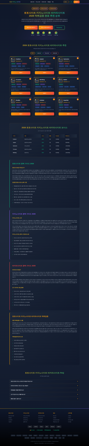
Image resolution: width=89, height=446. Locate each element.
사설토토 (10, 421)
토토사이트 (32, 1)
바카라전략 (40, 421)
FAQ (52, 1)
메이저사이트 (41, 435)
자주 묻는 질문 (70, 419)
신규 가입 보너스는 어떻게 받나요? (44, 394)
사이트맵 (69, 421)
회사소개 (54, 415)
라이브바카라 (40, 417)
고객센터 (69, 415)
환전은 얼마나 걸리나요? (44, 398)
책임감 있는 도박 (56, 421)
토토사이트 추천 (11, 415)
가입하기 (76, 1)
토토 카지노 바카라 (14, 2)
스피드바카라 (40, 419)
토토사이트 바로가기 (31, 27)
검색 (71, 1)
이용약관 (54, 417)
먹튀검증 (49, 1)
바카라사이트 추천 (41, 415)
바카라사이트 (44, 1)
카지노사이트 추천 (26, 415)
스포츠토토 (10, 419)
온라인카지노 (25, 417)
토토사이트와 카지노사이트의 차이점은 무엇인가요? (44, 381)
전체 (32, 53)
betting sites (64, 435)
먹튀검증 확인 (59, 27)
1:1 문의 (69, 417)
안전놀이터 (35, 435)
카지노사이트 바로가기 (46, 27)
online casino (70, 435)
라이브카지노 (25, 419)
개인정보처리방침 (56, 419)
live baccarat (76, 435)
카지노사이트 (38, 1)
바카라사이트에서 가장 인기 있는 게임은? (44, 385)
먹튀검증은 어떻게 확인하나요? (44, 390)
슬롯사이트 (25, 421)
